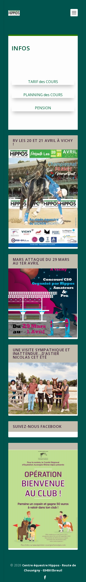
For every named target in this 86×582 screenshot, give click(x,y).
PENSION (43, 107)
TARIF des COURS (43, 81)
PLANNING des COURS (43, 94)
